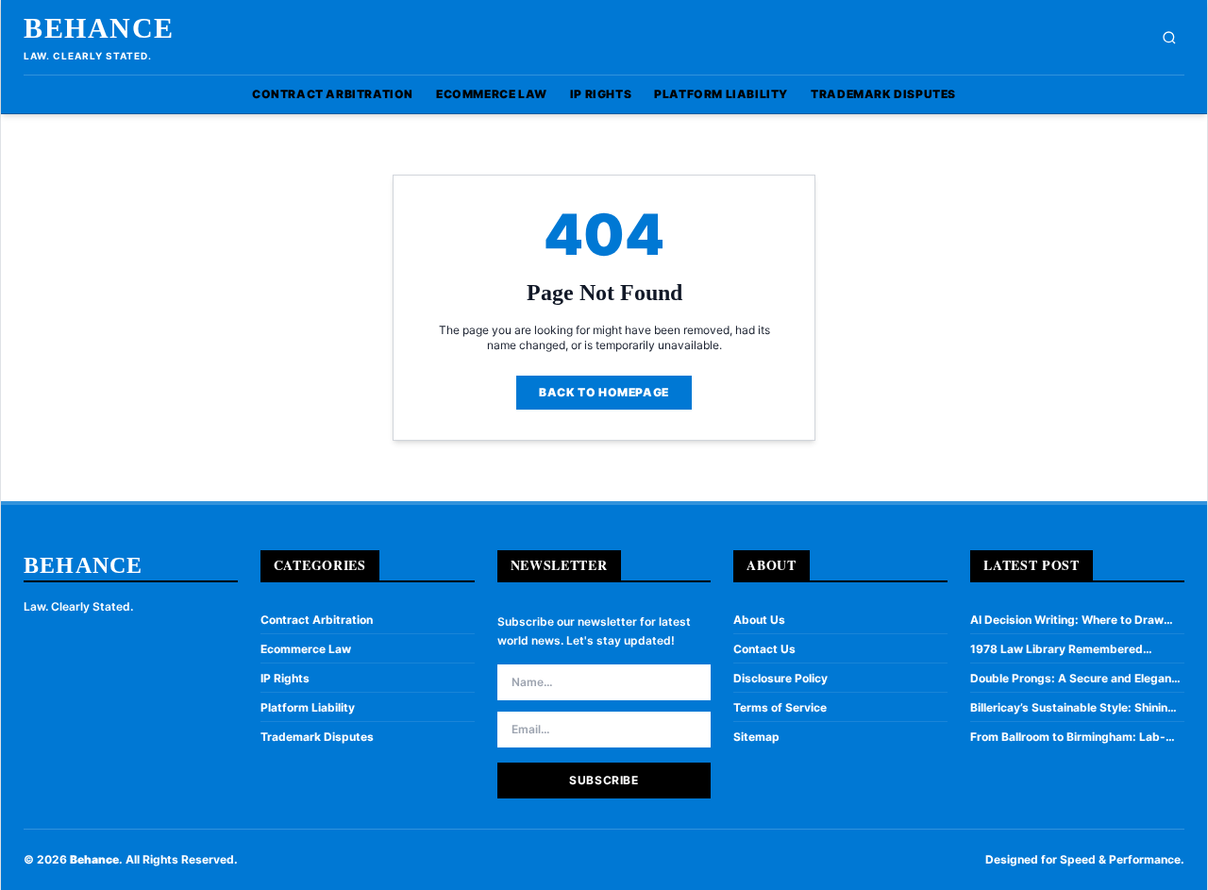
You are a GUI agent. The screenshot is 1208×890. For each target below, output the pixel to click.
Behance (99, 27)
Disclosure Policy (780, 678)
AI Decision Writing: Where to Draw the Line (1067, 620)
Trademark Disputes (883, 94)
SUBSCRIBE (603, 780)
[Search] (1169, 38)
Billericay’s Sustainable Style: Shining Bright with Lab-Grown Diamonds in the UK (1072, 707)
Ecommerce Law (491, 94)
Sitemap (756, 737)
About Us (759, 620)
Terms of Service (780, 707)
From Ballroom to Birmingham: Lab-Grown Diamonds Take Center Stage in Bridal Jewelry (1076, 737)
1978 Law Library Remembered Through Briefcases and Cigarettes (1067, 649)
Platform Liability (721, 94)
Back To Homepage (604, 392)
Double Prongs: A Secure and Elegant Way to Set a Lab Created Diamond (1073, 678)
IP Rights (600, 94)
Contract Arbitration (332, 94)
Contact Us (764, 649)
